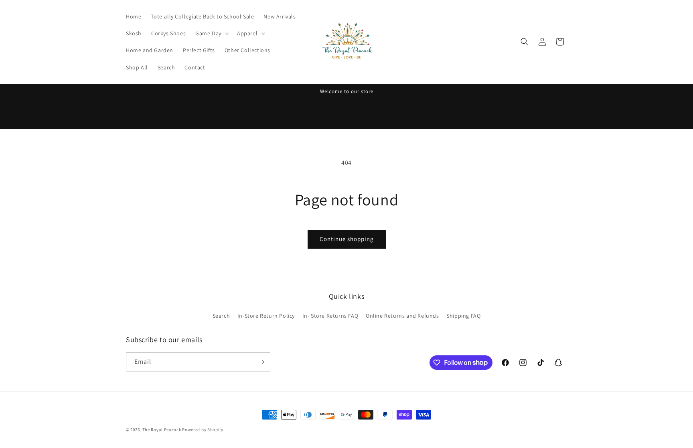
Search (221, 315)
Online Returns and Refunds (402, 315)
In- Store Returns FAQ (330, 315)
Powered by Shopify (202, 429)
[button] (211, 33)
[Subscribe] (261, 362)
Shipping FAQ (463, 315)
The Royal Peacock (162, 429)
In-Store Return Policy (266, 315)
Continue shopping (347, 239)
